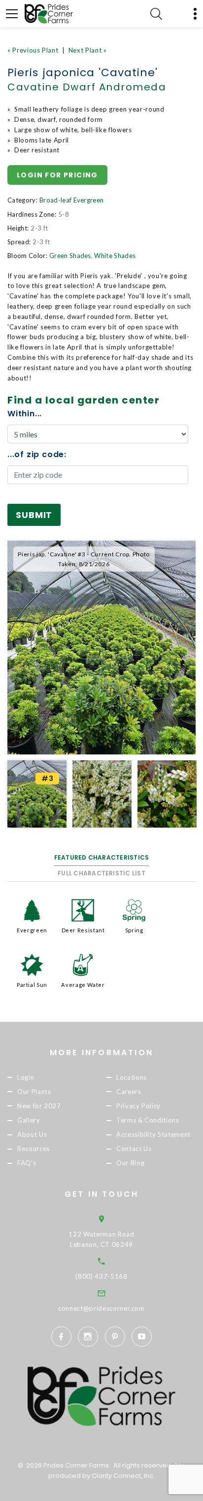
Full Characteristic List (101, 873)
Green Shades (70, 256)
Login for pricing (57, 175)
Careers (128, 1092)
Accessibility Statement (153, 1134)
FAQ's (26, 1163)
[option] (101, 647)
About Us (32, 1134)
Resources (33, 1149)
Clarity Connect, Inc (122, 1475)
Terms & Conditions (147, 1120)
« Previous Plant (32, 50)
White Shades (114, 256)
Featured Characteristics (101, 857)
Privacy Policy (138, 1106)
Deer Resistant (83, 930)
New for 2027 (39, 1106)
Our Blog (130, 1163)
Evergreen (32, 930)
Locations (131, 1077)
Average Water (82, 984)
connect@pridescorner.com (101, 1308)
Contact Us (134, 1149)
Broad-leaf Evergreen (71, 200)
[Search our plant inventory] (156, 14)
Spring (134, 930)
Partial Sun (32, 984)
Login (25, 1077)
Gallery (28, 1120)
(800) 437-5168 (101, 1276)
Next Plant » (87, 50)
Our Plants (34, 1092)
